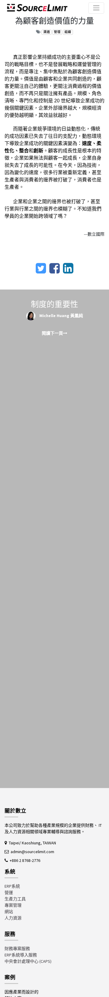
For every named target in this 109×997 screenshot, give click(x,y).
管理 (57, 32)
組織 (67, 32)
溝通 (46, 32)
